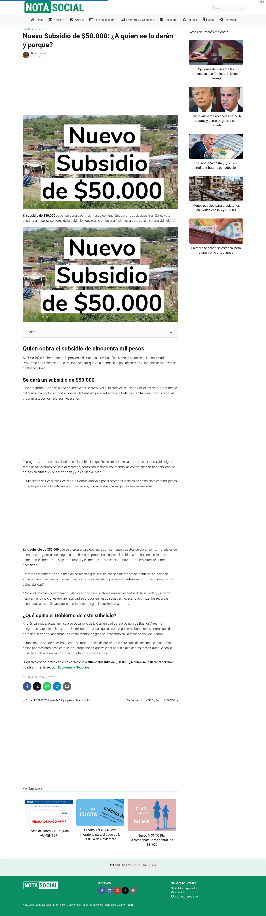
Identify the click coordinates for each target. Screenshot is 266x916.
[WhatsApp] (47, 686)
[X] (37, 686)
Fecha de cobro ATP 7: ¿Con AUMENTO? (151, 700)
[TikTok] (125, 890)
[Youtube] (117, 890)
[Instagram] (109, 890)
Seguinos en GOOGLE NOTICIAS (135, 865)
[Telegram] (57, 686)
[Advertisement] (100, 85)
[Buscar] (242, 8)
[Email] (67, 686)
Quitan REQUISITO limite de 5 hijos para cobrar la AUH (58, 700)
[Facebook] (27, 686)
